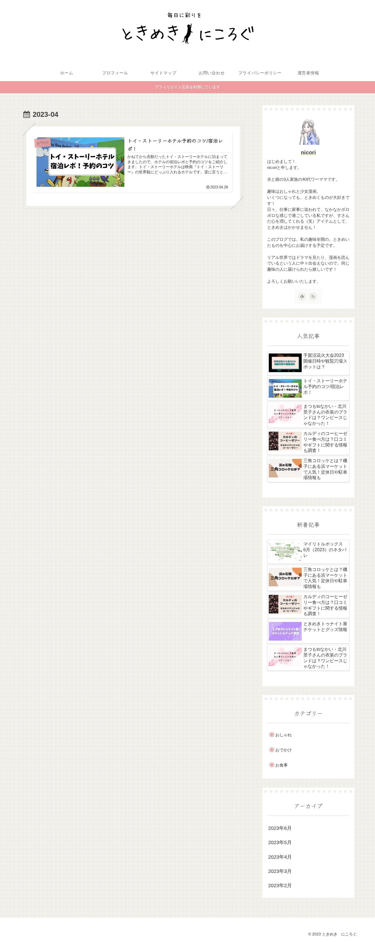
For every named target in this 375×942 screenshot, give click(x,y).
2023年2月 (280, 885)
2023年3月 (280, 871)
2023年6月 (280, 828)
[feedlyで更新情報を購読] (302, 296)
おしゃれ (283, 734)
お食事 (281, 765)
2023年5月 (280, 842)
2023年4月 (280, 857)
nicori (308, 152)
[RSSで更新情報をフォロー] (313, 296)
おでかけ (283, 750)
